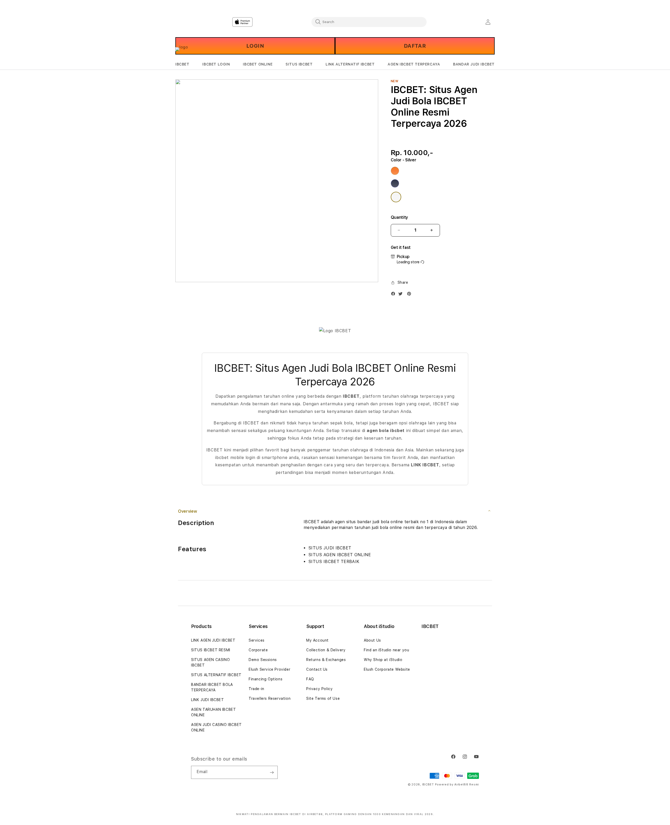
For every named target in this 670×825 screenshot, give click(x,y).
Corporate (258, 650)
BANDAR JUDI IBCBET (474, 64)
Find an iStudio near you (386, 650)
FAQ (310, 679)
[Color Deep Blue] (395, 183)
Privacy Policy (319, 689)
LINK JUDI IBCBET (207, 700)
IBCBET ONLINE (257, 64)
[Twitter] (401, 295)
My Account (317, 640)
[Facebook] (394, 295)
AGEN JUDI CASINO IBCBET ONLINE (216, 727)
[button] (182, 64)
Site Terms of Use (323, 698)
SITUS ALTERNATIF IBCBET (216, 675)
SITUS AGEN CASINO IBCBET (210, 662)
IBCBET (182, 64)
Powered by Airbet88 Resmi (457, 784)
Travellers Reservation (270, 698)
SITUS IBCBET (299, 64)
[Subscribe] (271, 772)
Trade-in (256, 689)
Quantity (399, 217)
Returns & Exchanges (326, 660)
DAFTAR (415, 46)
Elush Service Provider (269, 669)
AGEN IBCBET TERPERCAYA (414, 64)
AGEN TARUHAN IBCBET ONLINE (213, 712)
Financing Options (265, 679)
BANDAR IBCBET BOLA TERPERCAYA (212, 687)
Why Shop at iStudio (383, 660)
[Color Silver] (396, 197)
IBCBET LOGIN (216, 64)
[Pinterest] (410, 295)
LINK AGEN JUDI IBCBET (213, 640)
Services (257, 640)
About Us (372, 640)
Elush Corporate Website (387, 669)
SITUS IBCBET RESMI (210, 650)
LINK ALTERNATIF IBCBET (350, 64)
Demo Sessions (263, 660)
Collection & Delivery (326, 650)
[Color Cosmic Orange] (395, 171)
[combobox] (369, 21)
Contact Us (317, 669)
